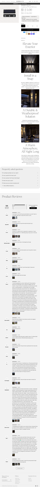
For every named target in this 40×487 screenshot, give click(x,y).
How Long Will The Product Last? (9, 175)
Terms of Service (17, 479)
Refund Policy (17, 483)
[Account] (35, 1)
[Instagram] (37, 486)
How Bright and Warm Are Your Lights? (10, 172)
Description (23, 40)
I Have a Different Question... (8, 185)
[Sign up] (11, 480)
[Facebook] (35, 486)
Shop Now (29, 478)
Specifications (23, 38)
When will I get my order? (8, 180)
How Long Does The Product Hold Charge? (11, 177)
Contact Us (30, 479)
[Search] (33, 1)
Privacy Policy (17, 478)
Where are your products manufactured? (11, 183)
